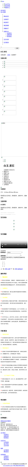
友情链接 (3, 454)
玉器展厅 (6, 19)
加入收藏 (3, 12)
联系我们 (9, 36)
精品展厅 (6, 22)
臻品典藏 (6, 25)
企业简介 (9, 33)
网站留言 (6, 451)
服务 (2, 448)
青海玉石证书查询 (6, 421)
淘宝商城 (7, 5)
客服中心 (7, 7)
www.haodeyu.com (8, 465)
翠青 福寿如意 (19, 269)
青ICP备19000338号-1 (19, 465)
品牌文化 (6, 31)
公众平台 (7, 4)
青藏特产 (6, 28)
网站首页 (6, 16)
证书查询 (6, 42)
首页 (8, 55)
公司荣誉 (6, 442)
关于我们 (3, 432)
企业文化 (3, 440)
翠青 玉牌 (7, 269)
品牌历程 (9, 34)
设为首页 (3, 10)
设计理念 (6, 444)
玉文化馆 (6, 39)
